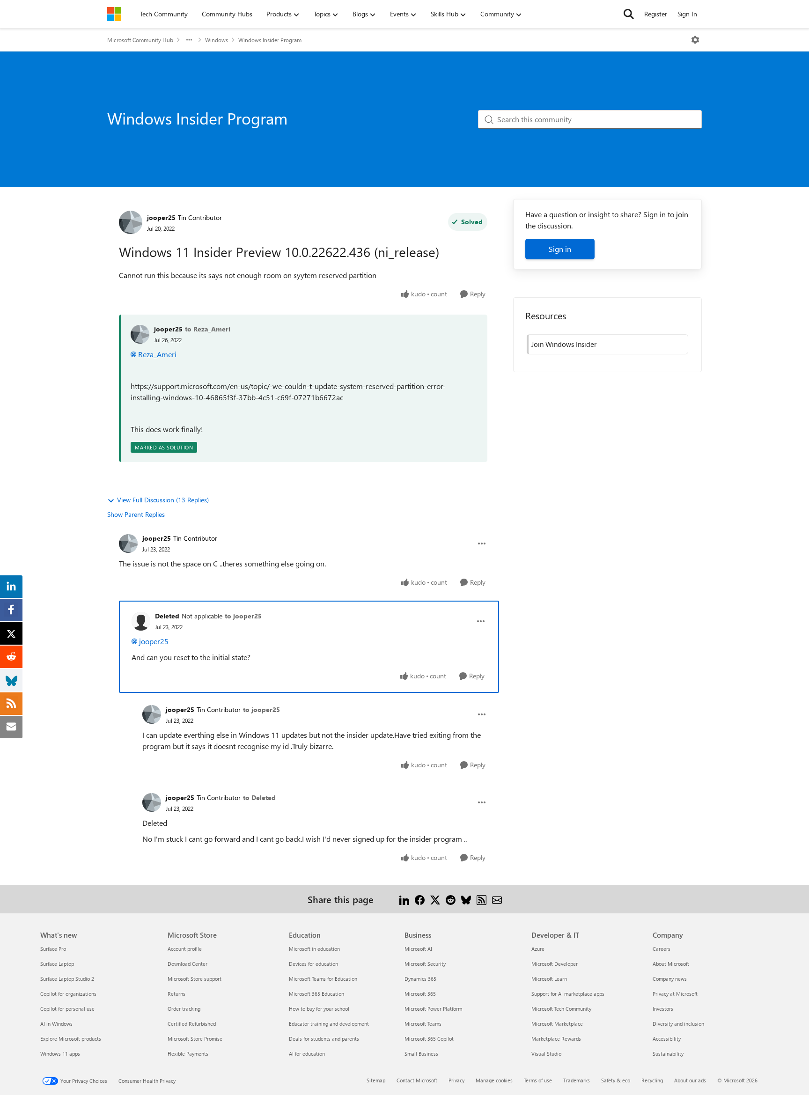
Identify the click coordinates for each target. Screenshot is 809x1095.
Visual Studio (546, 1053)
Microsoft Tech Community (561, 1008)
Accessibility (667, 1038)
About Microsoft (671, 963)
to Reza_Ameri (207, 328)
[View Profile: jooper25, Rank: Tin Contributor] (130, 222)
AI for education (307, 1053)
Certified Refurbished (192, 1023)
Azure (537, 948)
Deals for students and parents (324, 1038)
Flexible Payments (188, 1053)
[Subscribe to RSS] (481, 899)
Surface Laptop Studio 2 (67, 978)
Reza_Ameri (157, 354)
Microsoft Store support (194, 978)
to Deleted (259, 797)
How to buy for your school (319, 1008)
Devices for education (313, 963)
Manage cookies (494, 1080)
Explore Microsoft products (70, 1038)
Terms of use (538, 1080)
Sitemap (376, 1080)
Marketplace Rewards (556, 1038)
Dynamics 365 (420, 978)
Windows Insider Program (270, 40)
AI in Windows (56, 1023)
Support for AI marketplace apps (567, 993)
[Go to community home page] (114, 14)
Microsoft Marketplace (557, 1023)
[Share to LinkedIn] (404, 899)
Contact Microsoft (417, 1080)
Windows (216, 40)
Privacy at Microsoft (675, 993)
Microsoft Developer (554, 963)
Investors (663, 1008)
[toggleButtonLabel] (695, 39)
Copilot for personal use (67, 1008)
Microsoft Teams (422, 1023)
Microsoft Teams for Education (323, 978)
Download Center (187, 963)
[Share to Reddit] (451, 899)
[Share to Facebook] (420, 899)
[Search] (628, 14)
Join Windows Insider (563, 344)
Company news (670, 978)
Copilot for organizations (68, 993)
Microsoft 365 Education (316, 993)
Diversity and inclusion (678, 1023)
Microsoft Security (425, 963)
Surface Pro (53, 948)
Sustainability (668, 1053)
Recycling (652, 1080)
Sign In (687, 13)
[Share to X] (435, 899)
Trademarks (576, 1080)
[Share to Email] (497, 899)
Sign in (560, 249)
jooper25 (161, 217)
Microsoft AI (418, 948)
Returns (176, 993)
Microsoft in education (314, 948)
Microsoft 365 (420, 993)
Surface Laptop (57, 963)
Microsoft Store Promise (195, 1038)
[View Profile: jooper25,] (140, 334)
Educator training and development (329, 1023)
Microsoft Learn (549, 978)
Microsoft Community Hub (140, 40)
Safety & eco (615, 1080)
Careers (661, 948)
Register (655, 13)
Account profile (185, 948)
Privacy (456, 1080)
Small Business (421, 1053)
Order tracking (184, 1008)
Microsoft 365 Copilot (429, 1038)
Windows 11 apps (60, 1053)
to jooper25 (243, 615)
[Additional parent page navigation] (189, 39)
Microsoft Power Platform (433, 1008)
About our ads (690, 1080)
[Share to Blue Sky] (466, 899)
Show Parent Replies (136, 514)
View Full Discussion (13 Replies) (163, 499)
